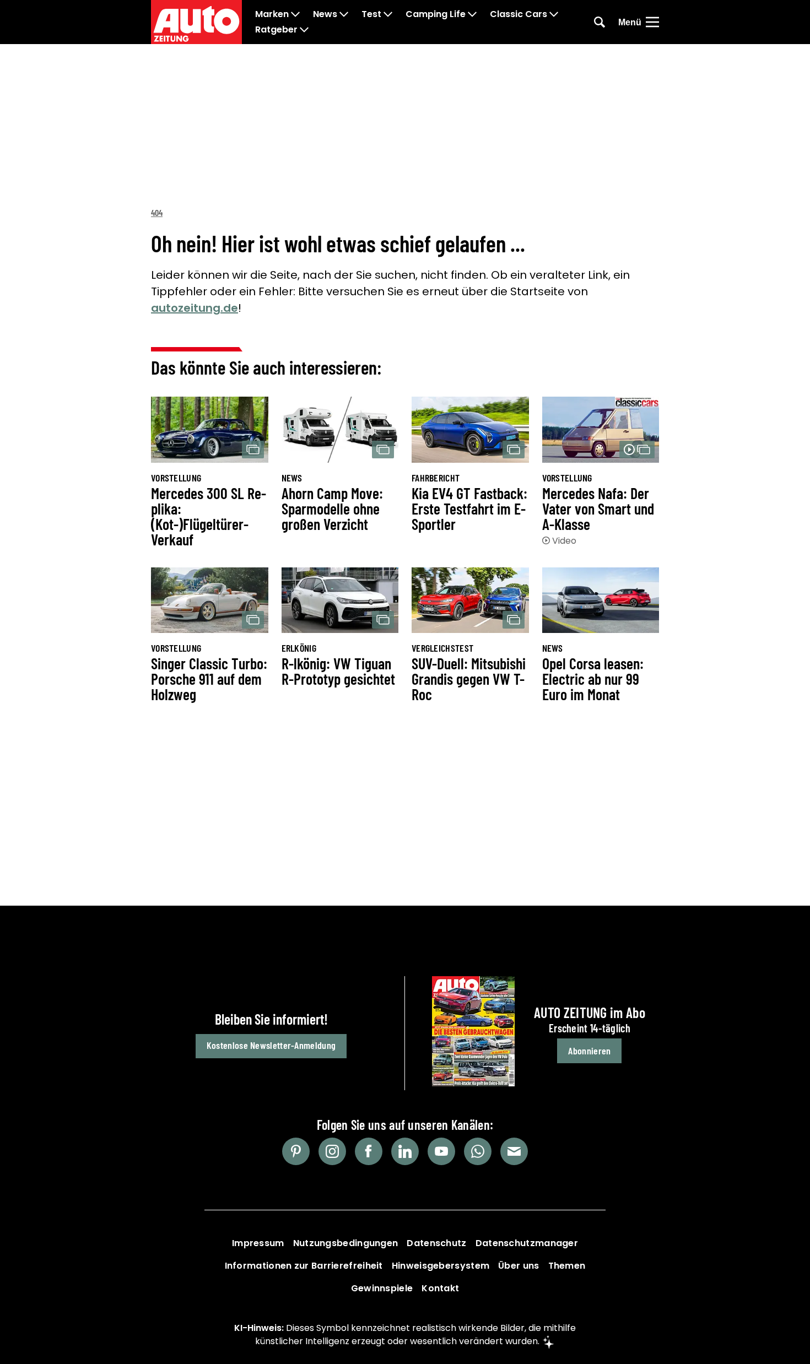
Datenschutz (436, 1243)
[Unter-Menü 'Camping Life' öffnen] (472, 14)
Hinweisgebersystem (440, 1265)
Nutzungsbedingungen (345, 1243)
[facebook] (368, 1151)
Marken (272, 14)
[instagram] (332, 1151)
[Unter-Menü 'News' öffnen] (343, 14)
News (325, 14)
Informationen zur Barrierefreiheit (304, 1265)
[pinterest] (296, 1151)
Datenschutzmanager (527, 1243)
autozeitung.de (194, 308)
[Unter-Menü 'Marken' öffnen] (295, 14)
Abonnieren (589, 1050)
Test (371, 14)
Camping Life (436, 14)
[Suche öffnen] (599, 22)
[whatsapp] (478, 1151)
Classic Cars (518, 14)
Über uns (518, 1265)
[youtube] (441, 1151)
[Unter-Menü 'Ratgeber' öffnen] (304, 29)
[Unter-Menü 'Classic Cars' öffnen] (553, 14)
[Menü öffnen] (652, 22)
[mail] (514, 1151)
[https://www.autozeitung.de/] (196, 22)
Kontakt (440, 1288)
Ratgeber (276, 29)
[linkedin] (405, 1151)
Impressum (258, 1243)
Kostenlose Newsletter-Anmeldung (271, 1045)
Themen (567, 1265)
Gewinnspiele (382, 1288)
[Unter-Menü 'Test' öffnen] (388, 14)
